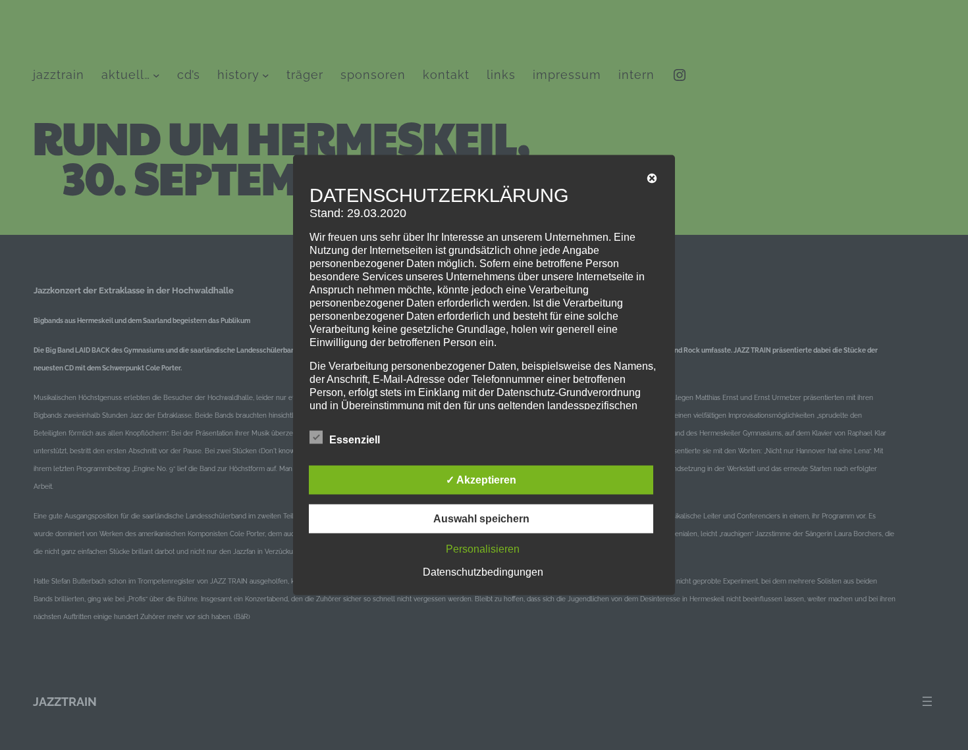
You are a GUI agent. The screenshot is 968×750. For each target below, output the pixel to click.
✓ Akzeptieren (481, 480)
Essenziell (354, 439)
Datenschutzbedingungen (483, 572)
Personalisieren (483, 549)
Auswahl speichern (481, 518)
